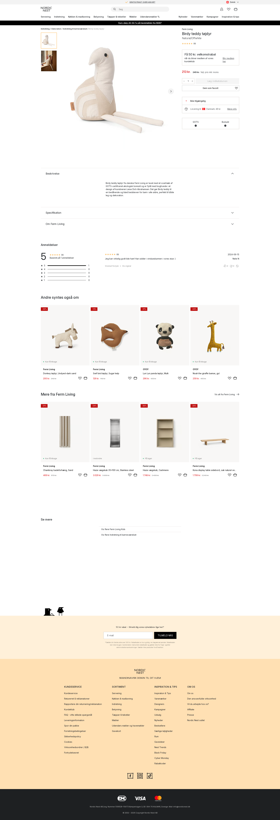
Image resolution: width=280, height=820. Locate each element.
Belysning (99, 16)
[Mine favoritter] (228, 9)
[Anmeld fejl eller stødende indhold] (237, 266)
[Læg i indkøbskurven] (85, 378)
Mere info (232, 109)
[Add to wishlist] (80, 378)
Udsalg (157, 715)
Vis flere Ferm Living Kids (113, 529)
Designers (159, 704)
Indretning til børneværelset (75, 29)
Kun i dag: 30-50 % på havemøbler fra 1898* (140, 23)
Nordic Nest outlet (196, 720)
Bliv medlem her (228, 60)
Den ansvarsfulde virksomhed (201, 698)
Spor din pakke (71, 725)
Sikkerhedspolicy (72, 736)
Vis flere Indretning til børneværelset (118, 535)
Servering (46, 16)
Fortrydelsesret (71, 752)
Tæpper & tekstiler (116, 16)
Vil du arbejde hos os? (198, 704)
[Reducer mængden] (184, 81)
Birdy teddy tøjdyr (96, 29)
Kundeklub (69, 709)
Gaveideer (159, 742)
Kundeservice (71, 693)
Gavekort (116, 731)
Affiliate (190, 709)
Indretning (59, 16)
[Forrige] (67, 91)
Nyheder (183, 16)
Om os (190, 693)
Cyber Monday (161, 758)
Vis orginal (126, 266)
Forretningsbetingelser (75, 731)
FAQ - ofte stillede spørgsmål (78, 715)
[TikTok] (149, 775)
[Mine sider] (221, 9)
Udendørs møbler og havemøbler (128, 725)
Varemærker (197, 16)
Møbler (133, 16)
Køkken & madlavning (79, 16)
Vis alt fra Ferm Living (225, 394)
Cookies (68, 742)
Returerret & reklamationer (77, 698)
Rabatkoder (160, 763)
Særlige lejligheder (163, 731)
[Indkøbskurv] (235, 9)
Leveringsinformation (74, 720)
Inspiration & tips (230, 16)
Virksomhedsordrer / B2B (76, 747)
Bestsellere (159, 725)
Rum (156, 736)
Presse (190, 715)
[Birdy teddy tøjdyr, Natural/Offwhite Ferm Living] (118, 91)
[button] (189, 43)
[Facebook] (130, 775)
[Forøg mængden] (192, 81)
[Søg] (114, 9)
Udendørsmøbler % (150, 16)
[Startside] (46, 9)
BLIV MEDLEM (134, 2)
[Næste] (171, 91)
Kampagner (212, 16)
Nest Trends (160, 747)
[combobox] (232, 2)
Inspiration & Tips (162, 693)
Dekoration (56, 29)
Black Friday (160, 752)
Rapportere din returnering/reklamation (83, 704)
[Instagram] (140, 775)
